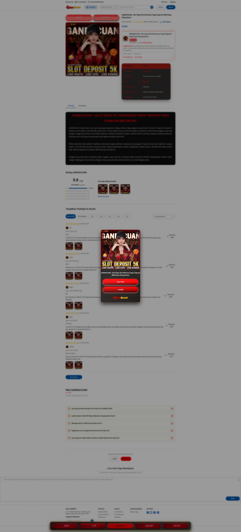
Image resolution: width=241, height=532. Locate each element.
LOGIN (120, 290)
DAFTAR (120, 282)
